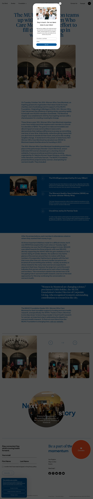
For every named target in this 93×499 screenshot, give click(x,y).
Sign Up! (46, 44)
